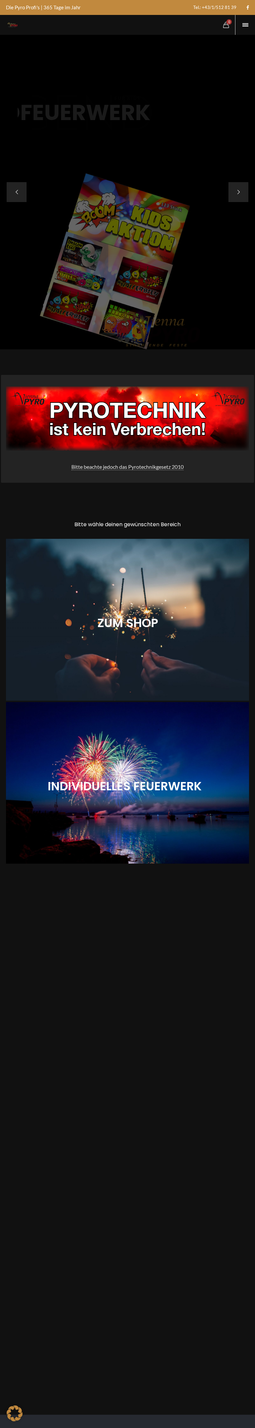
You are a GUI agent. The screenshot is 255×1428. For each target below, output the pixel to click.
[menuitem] (214, 7)
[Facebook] (247, 7)
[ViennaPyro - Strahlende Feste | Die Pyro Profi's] (12, 25)
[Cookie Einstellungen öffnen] (15, 1419)
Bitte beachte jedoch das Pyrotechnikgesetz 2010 (127, 467)
